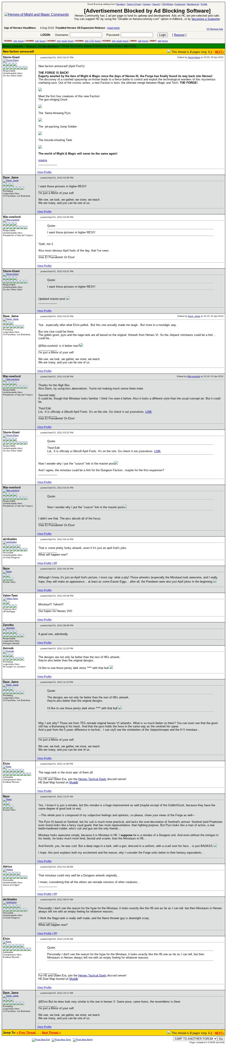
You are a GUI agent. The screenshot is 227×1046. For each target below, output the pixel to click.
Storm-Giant (194, 57)
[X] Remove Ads (215, 29)
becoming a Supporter (206, 19)
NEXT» (219, 52)
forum (21, 41)
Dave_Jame (194, 316)
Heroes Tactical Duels (92, 779)
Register (179, 35)
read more (113, 27)
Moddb (73, 782)
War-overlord (193, 376)
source (42, 160)
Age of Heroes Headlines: (20, 27)
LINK (148, 411)
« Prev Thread (26, 1032)
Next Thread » (51, 1032)
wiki (140, 41)
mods (64, 41)
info (15, 41)
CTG (91, 41)
